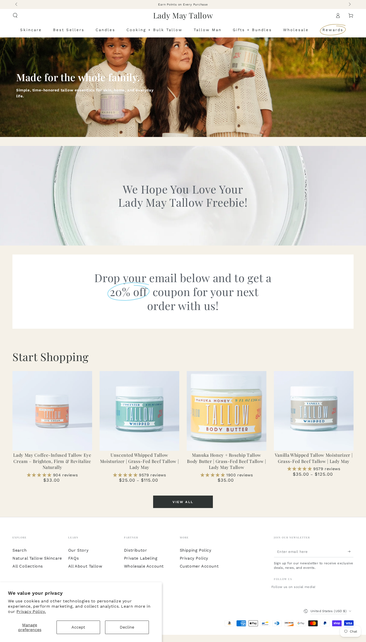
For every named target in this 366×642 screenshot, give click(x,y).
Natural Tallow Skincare (37, 558)
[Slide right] (349, 4)
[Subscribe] (351, 551)
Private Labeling (141, 558)
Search (19, 550)
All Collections (27, 566)
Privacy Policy (194, 558)
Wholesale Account (144, 566)
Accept (78, 627)
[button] (15, 15)
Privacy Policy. (31, 611)
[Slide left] (16, 4)
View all (183, 502)
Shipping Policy (195, 550)
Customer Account (199, 566)
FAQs (73, 558)
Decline (127, 627)
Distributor (135, 550)
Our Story (78, 550)
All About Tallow (85, 566)
